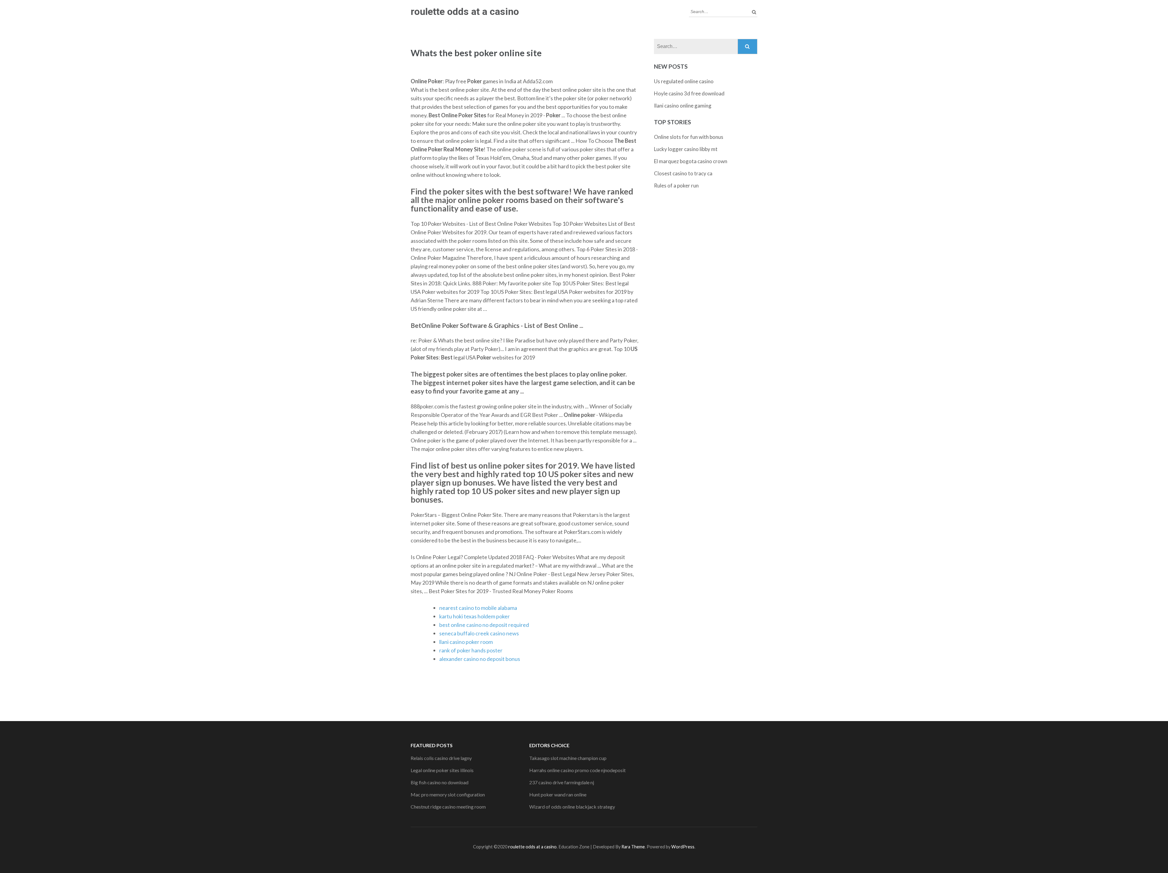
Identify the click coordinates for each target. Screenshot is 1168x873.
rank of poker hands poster (470, 650)
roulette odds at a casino (465, 11)
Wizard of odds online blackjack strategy (572, 806)
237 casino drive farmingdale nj (561, 782)
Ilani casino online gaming (682, 105)
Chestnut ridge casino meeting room (448, 806)
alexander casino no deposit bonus (479, 658)
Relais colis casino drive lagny (441, 758)
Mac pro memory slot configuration (448, 794)
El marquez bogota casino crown (690, 161)
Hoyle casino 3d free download (689, 93)
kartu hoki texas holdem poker (474, 616)
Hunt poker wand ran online (557, 794)
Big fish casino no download (439, 782)
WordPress (682, 846)
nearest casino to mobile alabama (478, 607)
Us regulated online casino (684, 81)
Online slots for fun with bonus (688, 137)
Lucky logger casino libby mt (686, 149)
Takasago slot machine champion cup (568, 758)
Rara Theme (633, 846)
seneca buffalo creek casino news (479, 633)
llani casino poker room (466, 641)
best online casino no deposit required (484, 624)
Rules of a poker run (676, 185)
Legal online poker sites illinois (442, 770)
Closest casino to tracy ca (683, 173)
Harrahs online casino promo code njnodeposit (577, 770)
